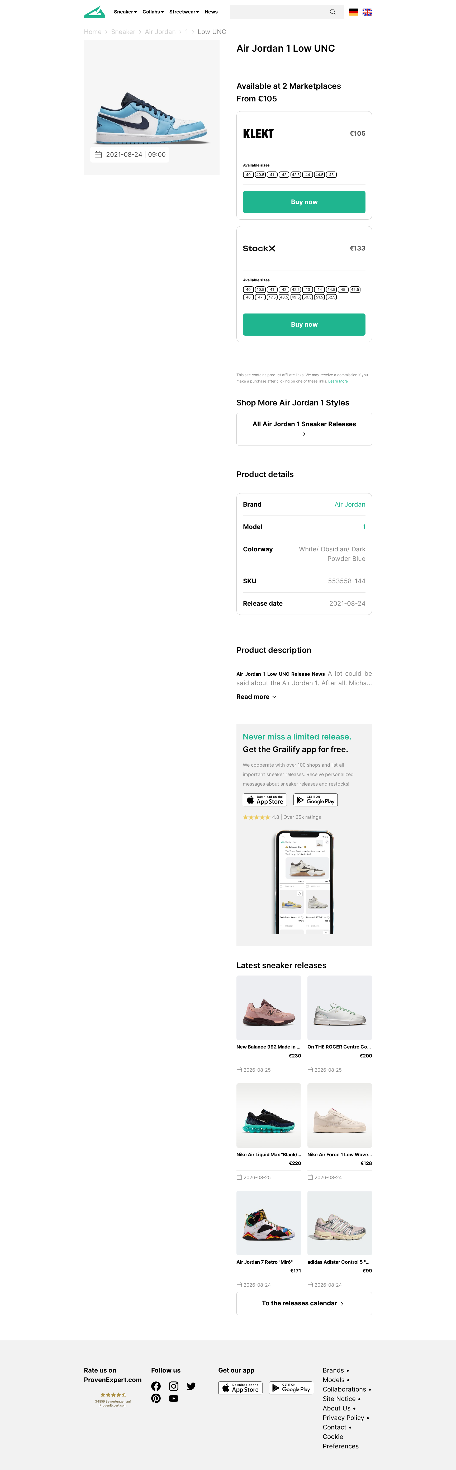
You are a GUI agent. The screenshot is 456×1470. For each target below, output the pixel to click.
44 (307, 175)
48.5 (284, 297)
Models (334, 1380)
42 (284, 175)
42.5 (296, 175)
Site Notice (339, 1399)
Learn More (338, 381)
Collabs (151, 11)
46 (248, 297)
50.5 (307, 297)
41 (272, 175)
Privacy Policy (343, 1418)
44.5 (319, 175)
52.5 (331, 297)
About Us (337, 1408)
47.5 (272, 297)
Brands (333, 1370)
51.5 (319, 297)
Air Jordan (160, 32)
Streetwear (182, 11)
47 (260, 297)
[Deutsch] (353, 12)
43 (307, 289)
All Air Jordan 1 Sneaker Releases (304, 424)
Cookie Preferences (341, 1441)
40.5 (260, 175)
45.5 (355, 289)
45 (331, 175)
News (211, 11)
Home (93, 32)
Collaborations (344, 1389)
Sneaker (123, 11)
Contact (334, 1427)
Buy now (304, 202)
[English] (367, 12)
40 (248, 175)
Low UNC (212, 32)
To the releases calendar (299, 1303)
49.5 (296, 297)
